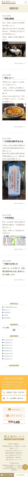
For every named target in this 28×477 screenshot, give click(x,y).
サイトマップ (18, 459)
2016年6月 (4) (8, 348)
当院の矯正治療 (9, 453)
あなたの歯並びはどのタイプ (13, 455)
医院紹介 (16, 444)
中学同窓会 (9, 218)
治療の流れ (18, 453)
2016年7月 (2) (8, 345)
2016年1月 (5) (8, 350)
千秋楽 (6, 315)
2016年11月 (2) (8, 340)
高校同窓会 (7, 312)
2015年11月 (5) (8, 356)
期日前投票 (7, 318)
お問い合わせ (9, 459)
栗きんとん (7, 310)
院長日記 (18, 457)
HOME (10, 444)
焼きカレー (9, 78)
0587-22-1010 (15, 463)
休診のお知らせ (11, 264)
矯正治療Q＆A (10, 457)
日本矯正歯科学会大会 (14, 141)
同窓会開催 (9, 19)
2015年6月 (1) (8, 359)
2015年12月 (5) (8, 353)
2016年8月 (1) (8, 342)
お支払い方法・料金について (13, 450)
